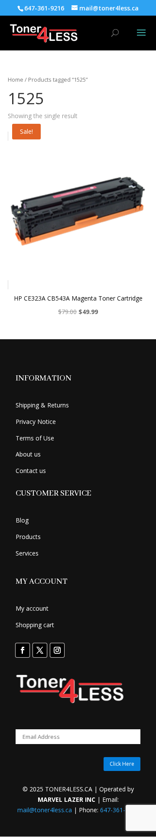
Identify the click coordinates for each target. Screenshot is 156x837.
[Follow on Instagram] (57, 650)
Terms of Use (35, 438)
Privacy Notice (36, 421)
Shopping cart (35, 625)
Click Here (122, 764)
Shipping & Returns (42, 405)
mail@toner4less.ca (44, 810)
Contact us (31, 470)
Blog (22, 520)
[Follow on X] (40, 650)
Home (15, 79)
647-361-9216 (119, 810)
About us (28, 454)
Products (28, 537)
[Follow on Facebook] (22, 650)
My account (32, 608)
